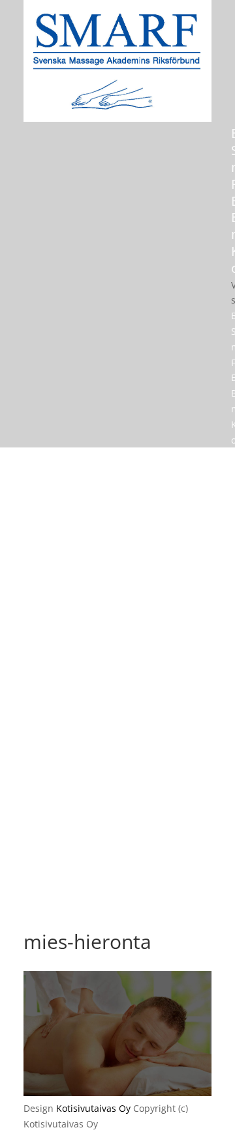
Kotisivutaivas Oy (93, 1108)
